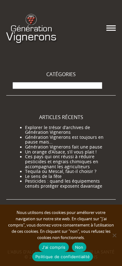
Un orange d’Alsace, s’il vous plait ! (61, 152)
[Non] (114, 235)
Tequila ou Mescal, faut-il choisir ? (60, 171)
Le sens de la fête (43, 176)
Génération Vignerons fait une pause (63, 147)
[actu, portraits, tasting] (31, 27)
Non (79, 247)
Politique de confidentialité (62, 256)
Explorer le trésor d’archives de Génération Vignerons (57, 130)
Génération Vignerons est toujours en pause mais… (64, 139)
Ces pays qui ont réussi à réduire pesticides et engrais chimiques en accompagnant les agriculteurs (61, 161)
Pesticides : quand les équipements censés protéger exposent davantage (63, 183)
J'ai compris (54, 247)
